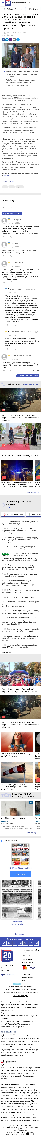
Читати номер (20, 874)
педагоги (20, 187)
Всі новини (32, 3)
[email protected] (20, 1131)
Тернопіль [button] (15, 4)
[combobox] (28, 384)
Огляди (36, 9)
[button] (3, 3)
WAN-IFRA (4, 1018)
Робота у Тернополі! (15, 9)
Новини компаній (28, 977)
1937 (14, 35)
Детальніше (5, 971)
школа (11, 187)
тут (12, 1010)
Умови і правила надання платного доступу (20, 989)
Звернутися (26, 956)
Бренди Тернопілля (15, 514)
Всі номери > (20, 934)
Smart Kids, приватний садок (13, 818)
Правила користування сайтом (20, 986)
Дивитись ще (33, 492)
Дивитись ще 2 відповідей (28, 375)
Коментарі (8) (8, 181)
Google (6, 176)
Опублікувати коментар (12, 214)
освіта (5, 187)
